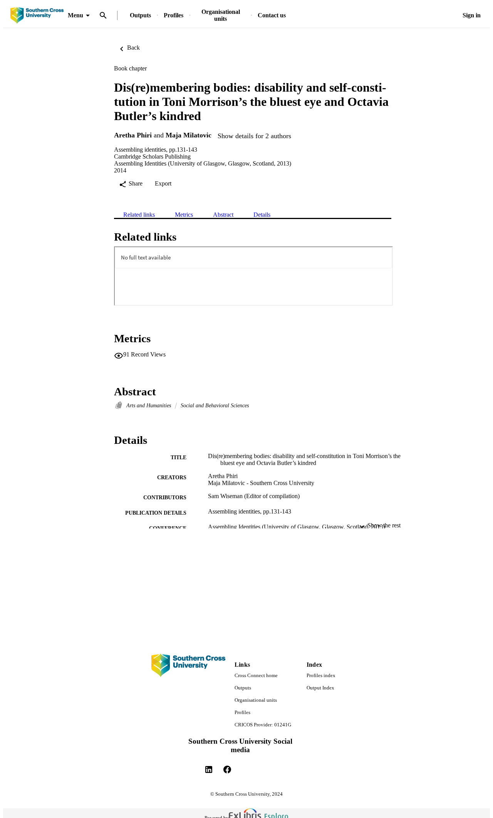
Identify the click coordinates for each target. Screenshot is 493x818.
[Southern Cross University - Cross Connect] (37, 15)
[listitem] (209, 769)
